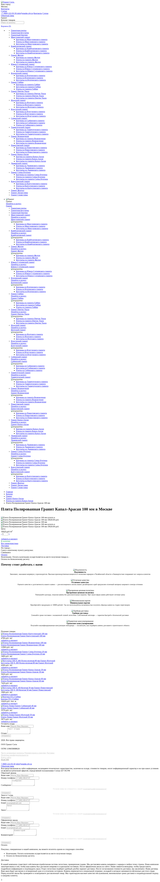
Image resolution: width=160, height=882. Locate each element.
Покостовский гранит (20, 145)
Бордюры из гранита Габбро (28, 84)
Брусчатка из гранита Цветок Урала (31, 98)
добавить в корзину (9, 539)
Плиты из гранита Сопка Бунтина (30, 177)
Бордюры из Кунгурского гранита (30, 112)
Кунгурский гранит (19, 109)
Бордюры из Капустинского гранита (31, 184)
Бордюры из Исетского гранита (29, 102)
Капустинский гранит (20, 181)
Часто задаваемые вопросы (12, 753)
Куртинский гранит (19, 73)
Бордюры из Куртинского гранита (30, 75)
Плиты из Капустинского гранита (30, 186)
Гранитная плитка (18, 30)
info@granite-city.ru (25, 13)
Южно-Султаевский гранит (22, 64)
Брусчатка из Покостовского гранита (32, 152)
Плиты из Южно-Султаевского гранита (33, 69)
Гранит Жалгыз (17, 190)
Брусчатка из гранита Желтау (28, 62)
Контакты (5, 9)
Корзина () (6, 26)
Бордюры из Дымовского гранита (30, 166)
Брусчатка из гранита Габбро (28, 87)
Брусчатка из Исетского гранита (30, 107)
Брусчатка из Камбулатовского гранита (32, 53)
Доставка (50, 753)
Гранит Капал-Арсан (20, 154)
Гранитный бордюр (19, 35)
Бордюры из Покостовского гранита (31, 148)
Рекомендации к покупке (35, 753)
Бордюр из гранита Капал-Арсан (30, 157)
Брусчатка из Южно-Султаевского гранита (34, 71)
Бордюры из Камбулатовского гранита (32, 48)
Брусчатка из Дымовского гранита (30, 170)
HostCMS (5, 760)
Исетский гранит (18, 100)
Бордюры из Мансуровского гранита (31, 39)
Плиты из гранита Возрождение (30, 141)
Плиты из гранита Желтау (27, 60)
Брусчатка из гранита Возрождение (31, 143)
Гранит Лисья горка (19, 193)
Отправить (6, 736)
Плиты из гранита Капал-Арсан (29, 159)
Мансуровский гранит (20, 37)
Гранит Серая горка (19, 195)
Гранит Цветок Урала (20, 91)
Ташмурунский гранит (20, 127)
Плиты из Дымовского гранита (29, 168)
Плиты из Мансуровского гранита (30, 42)
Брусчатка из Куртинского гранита (31, 80)
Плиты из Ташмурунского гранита (31, 132)
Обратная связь (7, 16)
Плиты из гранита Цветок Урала (30, 96)
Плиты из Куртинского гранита (29, 78)
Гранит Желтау (17, 55)
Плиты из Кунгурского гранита (29, 114)
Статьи (4, 11)
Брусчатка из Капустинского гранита (32, 188)
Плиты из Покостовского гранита (30, 150)
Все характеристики (9, 543)
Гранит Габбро (17, 82)
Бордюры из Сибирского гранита (30, 121)
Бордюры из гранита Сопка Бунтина (31, 175)
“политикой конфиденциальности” (95, 789)
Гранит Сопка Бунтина (21, 172)
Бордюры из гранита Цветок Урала (31, 93)
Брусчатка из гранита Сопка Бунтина (32, 179)
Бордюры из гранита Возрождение (31, 139)
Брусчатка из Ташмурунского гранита (32, 134)
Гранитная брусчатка (20, 33)
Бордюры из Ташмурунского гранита (32, 130)
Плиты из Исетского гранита (28, 105)
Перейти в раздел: (13, 205)
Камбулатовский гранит (21, 46)
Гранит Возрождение (20, 136)
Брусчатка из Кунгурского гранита (31, 116)
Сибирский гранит (19, 118)
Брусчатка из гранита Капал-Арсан (31, 161)
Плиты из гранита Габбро (27, 89)
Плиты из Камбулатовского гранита (31, 51)
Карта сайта (6, 757)
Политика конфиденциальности (14, 755)
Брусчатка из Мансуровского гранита (32, 44)
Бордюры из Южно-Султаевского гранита (34, 66)
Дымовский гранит (19, 163)
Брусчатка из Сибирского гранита (30, 123)
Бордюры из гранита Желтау (28, 57)
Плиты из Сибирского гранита (29, 125)
